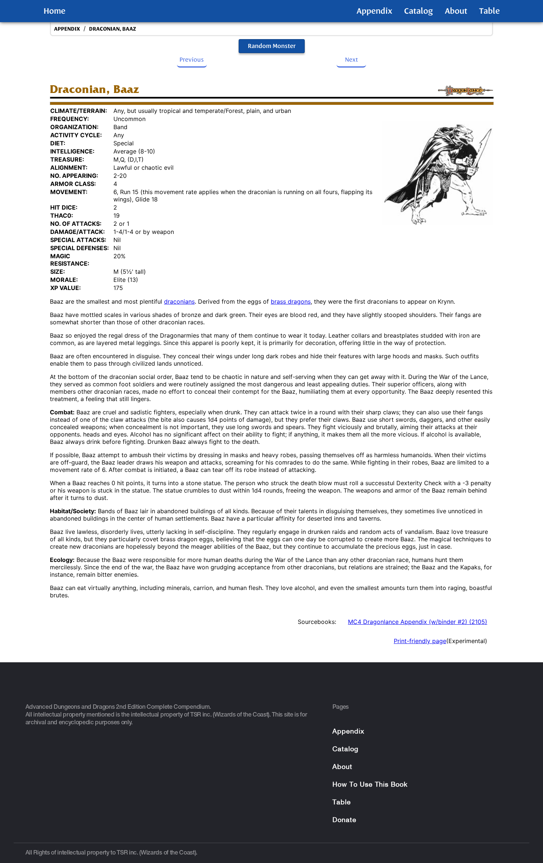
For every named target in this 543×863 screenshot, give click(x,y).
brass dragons (291, 301)
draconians (179, 301)
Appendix (374, 11)
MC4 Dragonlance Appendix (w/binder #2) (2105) (417, 621)
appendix (67, 28)
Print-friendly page (420, 641)
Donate (344, 820)
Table (489, 11)
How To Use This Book (369, 785)
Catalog (418, 11)
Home (54, 11)
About (456, 11)
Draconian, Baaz (112, 28)
